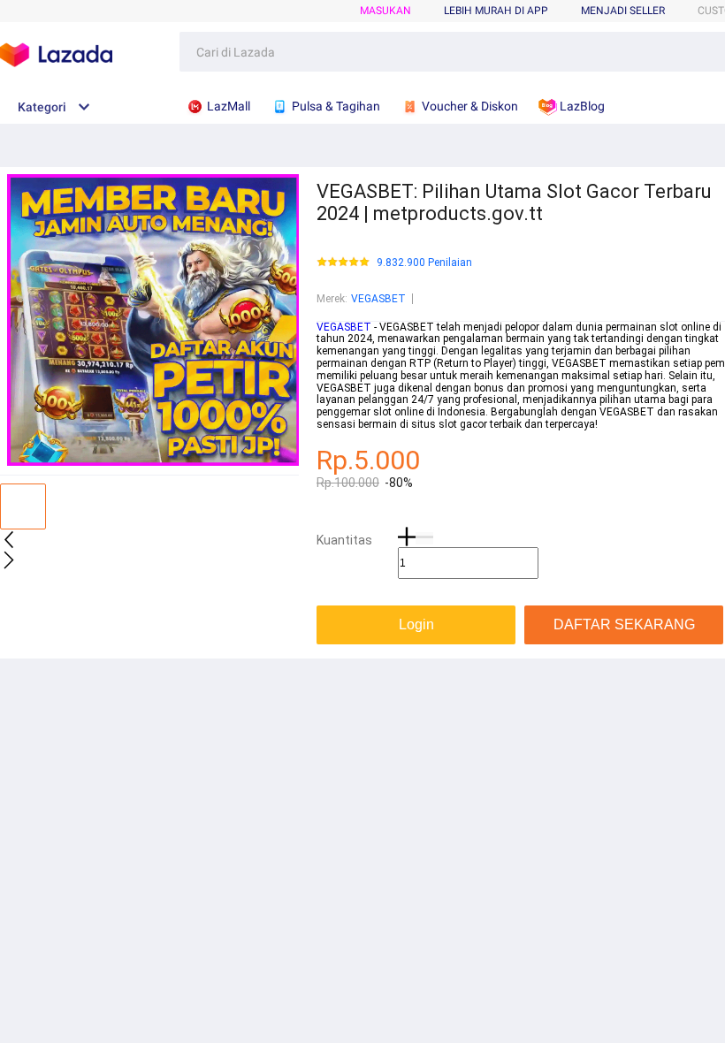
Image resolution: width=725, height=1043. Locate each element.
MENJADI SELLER (623, 10)
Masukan (385, 10)
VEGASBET (378, 299)
